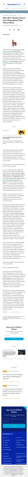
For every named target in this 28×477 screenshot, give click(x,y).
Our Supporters (6, 447)
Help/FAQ (18, 442)
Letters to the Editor (20, 440)
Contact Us (19, 437)
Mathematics (6, 130)
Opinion (19, 15)
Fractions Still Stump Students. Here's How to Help (12, 138)
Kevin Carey (11, 108)
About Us (5, 437)
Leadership (7, 8)
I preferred (17, 72)
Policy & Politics (14, 8)
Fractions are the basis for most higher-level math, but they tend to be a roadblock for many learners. (13, 142)
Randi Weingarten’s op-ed (16, 61)
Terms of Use (14, 473)
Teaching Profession (9, 15)
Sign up (14, 426)
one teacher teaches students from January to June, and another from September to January (14, 180)
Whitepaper (6, 372)
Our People (5, 444)
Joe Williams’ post (13, 96)
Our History (5, 442)
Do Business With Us (21, 453)
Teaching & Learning (23, 8)
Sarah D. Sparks (6, 358)
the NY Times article (8, 63)
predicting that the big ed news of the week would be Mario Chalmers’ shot (13, 51)
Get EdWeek (6, 453)
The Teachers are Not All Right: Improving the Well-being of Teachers (13, 376)
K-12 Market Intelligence (21, 463)
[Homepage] (14, 4)
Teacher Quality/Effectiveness (15, 312)
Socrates (9, 116)
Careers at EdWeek (7, 449)
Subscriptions (6, 456)
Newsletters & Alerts (7, 458)
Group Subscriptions (7, 460)
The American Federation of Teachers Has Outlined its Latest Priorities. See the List (9, 354)
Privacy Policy (13, 470)
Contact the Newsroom (21, 447)
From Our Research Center (9, 135)
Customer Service (20, 444)
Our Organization (6, 440)
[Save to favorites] (14, 30)
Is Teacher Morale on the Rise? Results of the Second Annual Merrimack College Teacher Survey (12, 392)
